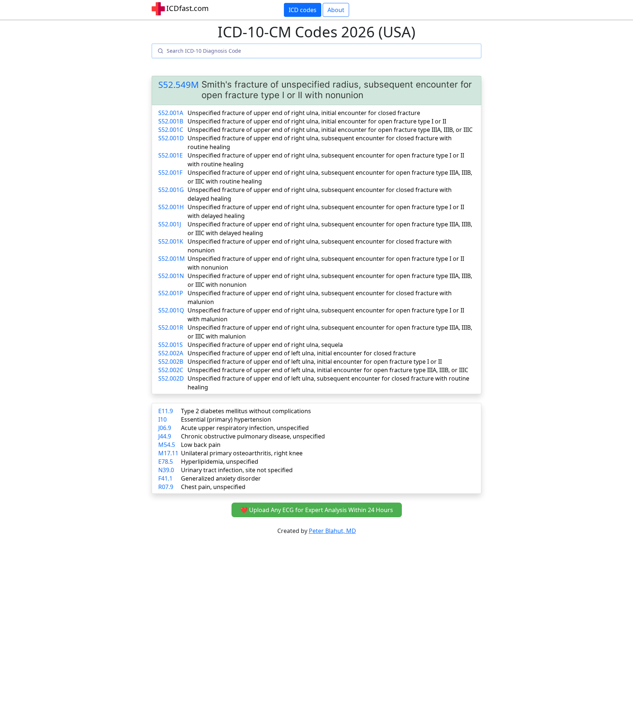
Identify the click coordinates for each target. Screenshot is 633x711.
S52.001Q (171, 310)
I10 (162, 419)
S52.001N (171, 276)
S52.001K (170, 241)
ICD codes (302, 10)
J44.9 (164, 436)
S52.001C (170, 130)
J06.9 (164, 428)
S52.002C (170, 370)
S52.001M (171, 259)
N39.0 (166, 470)
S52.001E (170, 155)
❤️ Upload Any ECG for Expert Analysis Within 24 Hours (316, 510)
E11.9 (165, 411)
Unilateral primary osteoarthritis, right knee (242, 453)
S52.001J (169, 224)
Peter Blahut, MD (332, 531)
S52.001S (170, 345)
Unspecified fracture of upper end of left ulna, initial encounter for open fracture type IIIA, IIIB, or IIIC (328, 370)
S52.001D (171, 138)
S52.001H (171, 207)
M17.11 (168, 453)
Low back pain (201, 445)
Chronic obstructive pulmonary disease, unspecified (253, 436)
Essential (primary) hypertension (226, 419)
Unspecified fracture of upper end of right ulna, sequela (265, 345)
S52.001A (170, 113)
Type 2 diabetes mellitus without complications (246, 411)
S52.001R (170, 327)
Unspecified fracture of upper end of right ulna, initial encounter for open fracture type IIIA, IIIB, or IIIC (330, 130)
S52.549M (178, 84)
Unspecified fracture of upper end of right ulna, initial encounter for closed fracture (304, 113)
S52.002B (170, 362)
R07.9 (165, 487)
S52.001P (170, 293)
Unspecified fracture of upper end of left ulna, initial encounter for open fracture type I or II (315, 362)
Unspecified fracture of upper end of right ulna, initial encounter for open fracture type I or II (317, 121)
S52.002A (170, 353)
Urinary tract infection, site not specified (237, 470)
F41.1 (165, 478)
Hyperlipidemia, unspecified (219, 462)
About (335, 10)
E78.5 (165, 462)
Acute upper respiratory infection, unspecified (245, 428)
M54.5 (166, 445)
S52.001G (171, 190)
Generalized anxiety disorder (221, 478)
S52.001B (170, 121)
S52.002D (171, 378)
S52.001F (170, 173)
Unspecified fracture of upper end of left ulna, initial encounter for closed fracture (302, 353)
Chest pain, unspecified (213, 487)
